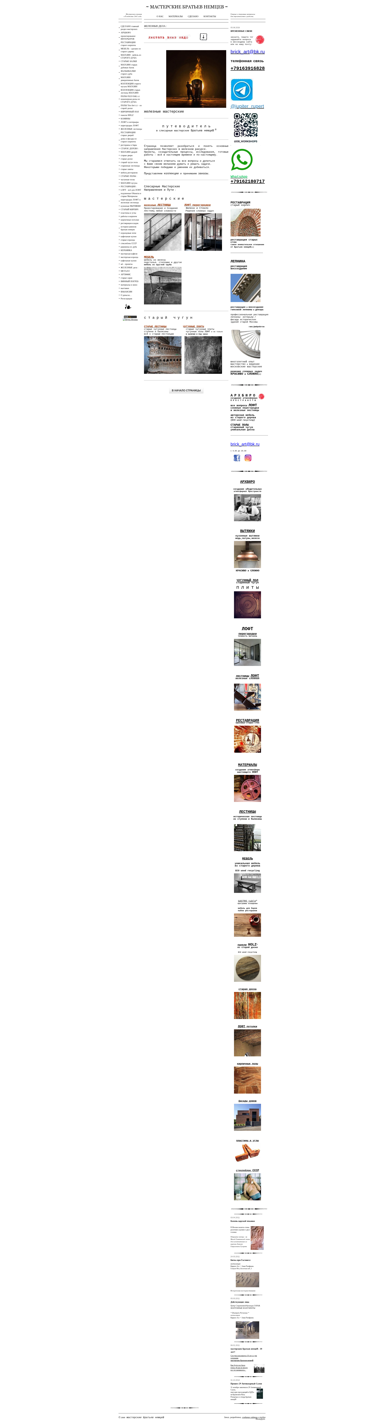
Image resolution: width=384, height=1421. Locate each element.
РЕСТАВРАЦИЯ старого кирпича (128, 44)
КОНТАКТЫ (210, 16)
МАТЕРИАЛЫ (176, 16)
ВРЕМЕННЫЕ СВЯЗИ (241, 31)
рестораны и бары (129, 145)
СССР (255, 1170)
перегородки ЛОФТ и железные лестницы (131, 201)
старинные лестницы (130, 165)
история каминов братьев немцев (128, 228)
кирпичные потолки (130, 219)
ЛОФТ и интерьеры (130, 122)
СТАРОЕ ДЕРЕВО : (130, 148)
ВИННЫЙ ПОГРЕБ (129, 281)
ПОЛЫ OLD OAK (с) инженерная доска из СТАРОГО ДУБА (130, 99)
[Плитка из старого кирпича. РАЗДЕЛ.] (247, 1163)
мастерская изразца (129, 257)
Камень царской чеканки (243, 1221)
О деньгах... (126, 295)
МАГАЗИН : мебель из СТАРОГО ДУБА (131, 56)
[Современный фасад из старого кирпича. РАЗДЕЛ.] (247, 1131)
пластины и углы (128, 212)
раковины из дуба (129, 246)
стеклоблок (244, 1170)
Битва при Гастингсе (240, 1260)
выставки (125, 288)
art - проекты (126, 264)
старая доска (247, 989)
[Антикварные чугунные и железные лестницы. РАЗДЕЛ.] (247, 852)
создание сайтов (249, 1417)
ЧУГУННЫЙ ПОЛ (247, 580)
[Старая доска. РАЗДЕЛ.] (247, 1020)
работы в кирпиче (129, 216)
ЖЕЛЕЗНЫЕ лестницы (131, 128)
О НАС (160, 16)
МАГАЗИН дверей (129, 151)
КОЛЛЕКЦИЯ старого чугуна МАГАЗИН (131, 85)
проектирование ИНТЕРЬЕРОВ (128, 37)
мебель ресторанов (129, 172)
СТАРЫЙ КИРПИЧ (129, 209)
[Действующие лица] (247, 1330)
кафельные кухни (128, 236)
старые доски (127, 158)
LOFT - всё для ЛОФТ (131, 189)
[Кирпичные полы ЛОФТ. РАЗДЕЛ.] (247, 1094)
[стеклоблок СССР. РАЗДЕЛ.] (247, 1201)
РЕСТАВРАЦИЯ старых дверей (128, 134)
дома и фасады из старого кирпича (129, 140)
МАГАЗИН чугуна (129, 182)
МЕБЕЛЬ (247, 858)
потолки (251, 1026)
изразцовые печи (128, 232)
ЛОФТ (241, 1026)
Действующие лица (240, 1301)
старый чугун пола (129, 162)
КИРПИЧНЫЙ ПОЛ (130, 111)
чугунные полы (128, 179)
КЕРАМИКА (126, 250)
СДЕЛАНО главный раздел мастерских (130, 27)
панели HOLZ (127, 115)
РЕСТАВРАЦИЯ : (129, 186)
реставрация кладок (129, 223)
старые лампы (127, 169)
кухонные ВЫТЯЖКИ (131, 205)
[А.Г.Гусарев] (257, 1238)
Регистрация (126, 298)
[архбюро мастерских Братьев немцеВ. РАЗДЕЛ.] (247, 522)
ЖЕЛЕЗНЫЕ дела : (129, 267)
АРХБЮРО (126, 32)
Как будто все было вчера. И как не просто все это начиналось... (239, 1367)
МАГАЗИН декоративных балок (130, 79)
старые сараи (126, 277)
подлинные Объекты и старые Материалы (131, 195)
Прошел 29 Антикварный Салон (246, 1383)
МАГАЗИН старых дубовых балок (129, 66)
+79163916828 (248, 68)
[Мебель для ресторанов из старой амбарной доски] (247, 893)
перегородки (247, 633)
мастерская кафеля (129, 253)
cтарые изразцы (128, 239)
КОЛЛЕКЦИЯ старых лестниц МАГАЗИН (130, 91)
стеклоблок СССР (129, 243)
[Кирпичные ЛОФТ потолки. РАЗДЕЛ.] (247, 1057)
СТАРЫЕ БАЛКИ (129, 61)
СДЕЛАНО (193, 16)
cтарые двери (127, 155)
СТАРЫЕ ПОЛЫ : (129, 176)
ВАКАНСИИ (126, 291)
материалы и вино (129, 284)
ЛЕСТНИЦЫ (247, 812)
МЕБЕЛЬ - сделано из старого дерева (131, 50)
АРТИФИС (126, 274)
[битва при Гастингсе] (247, 1279)
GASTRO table (247, 901)
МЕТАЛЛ (125, 270)
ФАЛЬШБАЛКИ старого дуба (128, 72)
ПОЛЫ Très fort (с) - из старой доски (131, 107)
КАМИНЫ (125, 118)
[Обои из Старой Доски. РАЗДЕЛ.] (247, 982)
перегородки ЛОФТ (130, 125)
